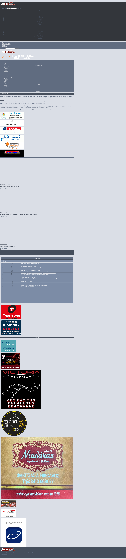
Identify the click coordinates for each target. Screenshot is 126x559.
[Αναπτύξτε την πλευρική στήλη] (0, 249)
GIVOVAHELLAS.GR (4, 46)
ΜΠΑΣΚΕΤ (39, 33)
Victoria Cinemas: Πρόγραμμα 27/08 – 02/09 (9, 186)
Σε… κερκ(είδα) (6, 76)
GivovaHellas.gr (37, 337)
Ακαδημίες (40, 19)
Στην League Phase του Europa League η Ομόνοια (28, 266)
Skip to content (2, 0)
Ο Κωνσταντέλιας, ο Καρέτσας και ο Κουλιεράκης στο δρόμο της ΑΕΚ (31, 267)
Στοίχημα (40, 22)
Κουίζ (40, 32)
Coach (40, 25)
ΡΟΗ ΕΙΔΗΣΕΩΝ (5, 93)
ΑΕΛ (39, 10)
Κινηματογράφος (40, 31)
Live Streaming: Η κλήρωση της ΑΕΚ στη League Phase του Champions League (32, 264)
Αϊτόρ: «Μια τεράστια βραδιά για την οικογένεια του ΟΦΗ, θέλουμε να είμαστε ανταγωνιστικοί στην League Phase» (38, 269)
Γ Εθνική (40, 37)
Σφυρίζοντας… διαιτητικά (40, 26)
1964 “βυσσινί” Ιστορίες (40, 23)
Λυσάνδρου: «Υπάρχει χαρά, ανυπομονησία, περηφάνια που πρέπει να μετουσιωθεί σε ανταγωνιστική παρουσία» (38, 273)
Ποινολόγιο (40, 20)
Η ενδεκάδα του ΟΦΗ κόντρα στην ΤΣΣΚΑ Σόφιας (28, 277)
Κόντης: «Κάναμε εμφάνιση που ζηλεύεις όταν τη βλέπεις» (30, 263)
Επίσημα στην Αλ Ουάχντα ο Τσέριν (26, 281)
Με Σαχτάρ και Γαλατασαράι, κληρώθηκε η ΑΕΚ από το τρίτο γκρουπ (31, 270)
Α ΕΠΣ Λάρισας (40, 15)
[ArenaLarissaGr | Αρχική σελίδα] (8, 5)
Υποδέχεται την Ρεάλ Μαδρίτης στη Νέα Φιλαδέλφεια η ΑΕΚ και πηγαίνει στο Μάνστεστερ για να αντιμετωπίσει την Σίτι (39, 278)
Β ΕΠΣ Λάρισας (40, 16)
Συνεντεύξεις (40, 28)
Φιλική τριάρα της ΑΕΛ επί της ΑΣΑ (7, 246)
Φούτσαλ (40, 13)
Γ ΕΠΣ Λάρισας (40, 17)
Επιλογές (40, 29)
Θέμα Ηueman (17, 554)
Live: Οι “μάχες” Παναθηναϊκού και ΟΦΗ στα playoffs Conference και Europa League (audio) (34, 271)
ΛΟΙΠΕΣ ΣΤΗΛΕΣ (39, 21)
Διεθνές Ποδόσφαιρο (40, 12)
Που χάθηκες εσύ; (40, 27)
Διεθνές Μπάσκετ (40, 35)
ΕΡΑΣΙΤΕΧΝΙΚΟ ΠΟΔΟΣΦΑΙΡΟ (6, 43)
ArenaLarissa (5, 98)
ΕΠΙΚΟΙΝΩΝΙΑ (4, 45)
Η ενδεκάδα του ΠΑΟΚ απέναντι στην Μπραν (27, 280)
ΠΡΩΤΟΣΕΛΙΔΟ (8, 184)
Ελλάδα (40, 34)
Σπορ (40, 24)
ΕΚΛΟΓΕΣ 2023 (39, 40)
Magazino (40, 30)
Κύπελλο (40, 18)
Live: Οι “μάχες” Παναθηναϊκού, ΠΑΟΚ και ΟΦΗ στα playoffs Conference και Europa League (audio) (35, 274)
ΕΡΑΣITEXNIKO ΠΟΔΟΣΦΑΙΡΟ (39, 14)
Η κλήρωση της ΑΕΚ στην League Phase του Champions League (30, 275)
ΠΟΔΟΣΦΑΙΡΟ (39, 11)
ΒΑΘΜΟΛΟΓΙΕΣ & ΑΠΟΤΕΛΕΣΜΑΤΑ (39, 36)
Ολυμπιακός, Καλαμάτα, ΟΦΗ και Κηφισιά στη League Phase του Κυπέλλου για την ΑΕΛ (19, 214)
